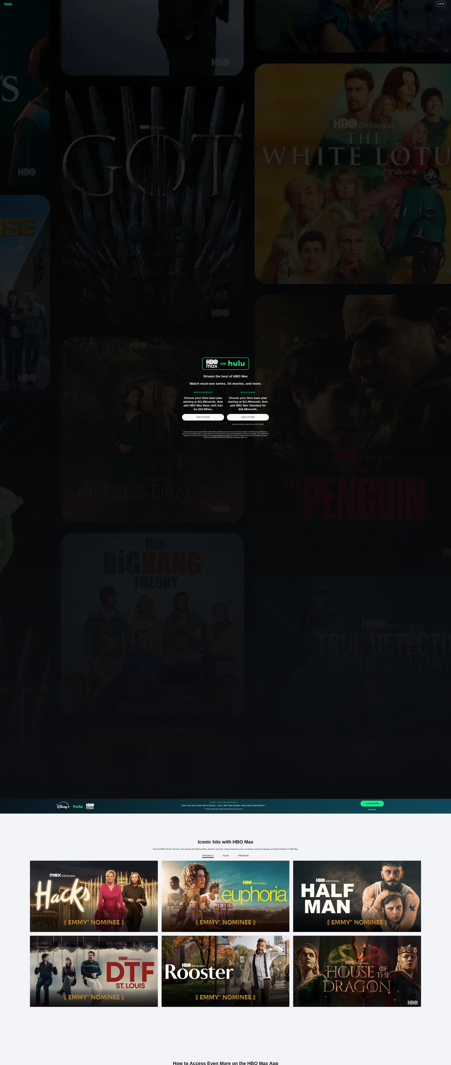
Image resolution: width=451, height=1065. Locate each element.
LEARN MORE (372, 804)
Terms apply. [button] (372, 809)
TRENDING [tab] (243, 855)
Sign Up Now (203, 417)
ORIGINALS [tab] (208, 855)
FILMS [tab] (226, 855)
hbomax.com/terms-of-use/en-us (221, 435)
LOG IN (441, 4)
